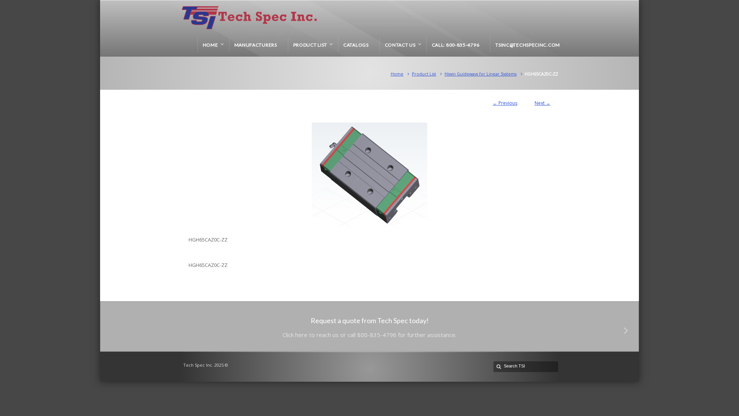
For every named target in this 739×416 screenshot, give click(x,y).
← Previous (505, 103)
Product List (424, 74)
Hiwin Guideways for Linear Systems (481, 74)
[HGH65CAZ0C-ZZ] (369, 174)
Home (397, 74)
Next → (542, 103)
